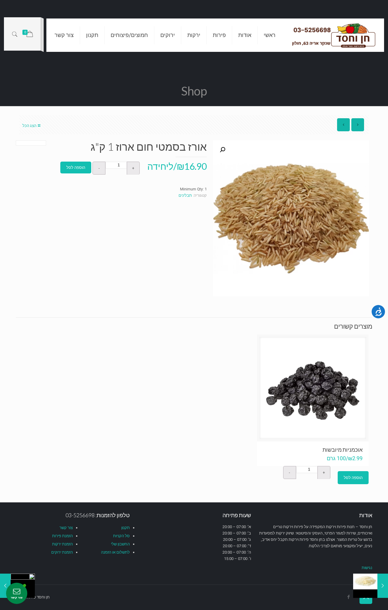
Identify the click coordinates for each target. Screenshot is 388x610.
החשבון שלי (120, 544)
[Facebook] (348, 597)
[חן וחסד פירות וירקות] (334, 35)
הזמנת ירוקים (62, 552)
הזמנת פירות (62, 536)
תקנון (125, 527)
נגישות (367, 567)
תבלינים (185, 195)
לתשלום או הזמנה (115, 552)
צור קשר (66, 527)
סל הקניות (121, 536)
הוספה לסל (75, 167)
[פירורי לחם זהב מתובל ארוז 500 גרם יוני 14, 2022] (5, 586)
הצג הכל (29, 125)
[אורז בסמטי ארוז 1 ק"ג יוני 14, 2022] (382, 586)
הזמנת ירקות (62, 544)
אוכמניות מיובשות (343, 449)
